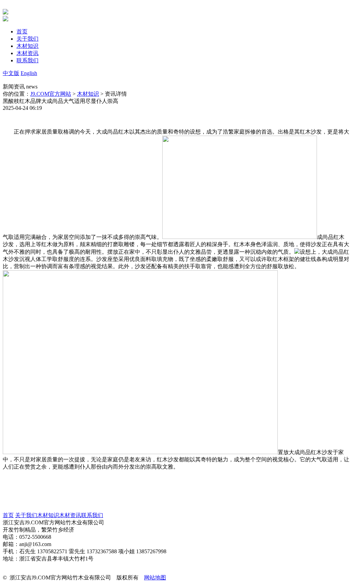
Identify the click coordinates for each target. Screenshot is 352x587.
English (29, 73)
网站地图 (155, 577)
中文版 (11, 73)
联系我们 (92, 515)
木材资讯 (70, 515)
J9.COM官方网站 (50, 94)
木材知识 (88, 94)
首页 (8, 515)
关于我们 (26, 515)
